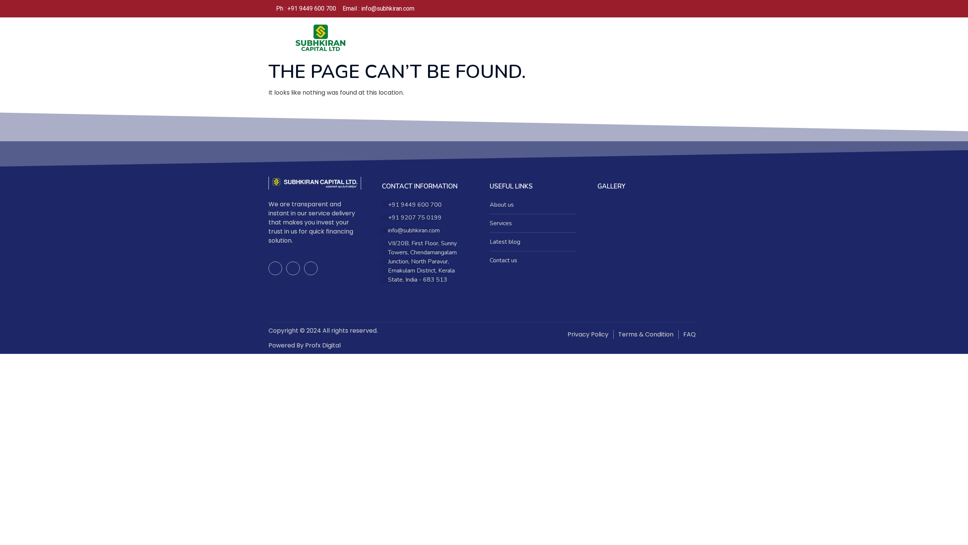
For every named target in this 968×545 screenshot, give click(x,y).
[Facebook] (655, 8)
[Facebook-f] (275, 268)
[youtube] (686, 8)
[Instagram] (670, 8)
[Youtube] (311, 268)
